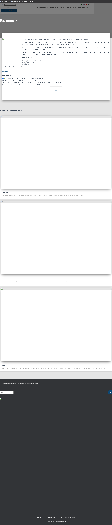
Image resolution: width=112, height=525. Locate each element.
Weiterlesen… (25, 282)
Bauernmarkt (5, 71)
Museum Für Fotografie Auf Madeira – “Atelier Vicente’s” (17, 278)
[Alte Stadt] (56, 152)
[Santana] (56, 324)
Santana (4, 365)
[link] (9, 384)
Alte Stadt (5, 192)
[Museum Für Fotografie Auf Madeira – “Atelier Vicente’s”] (56, 237)
